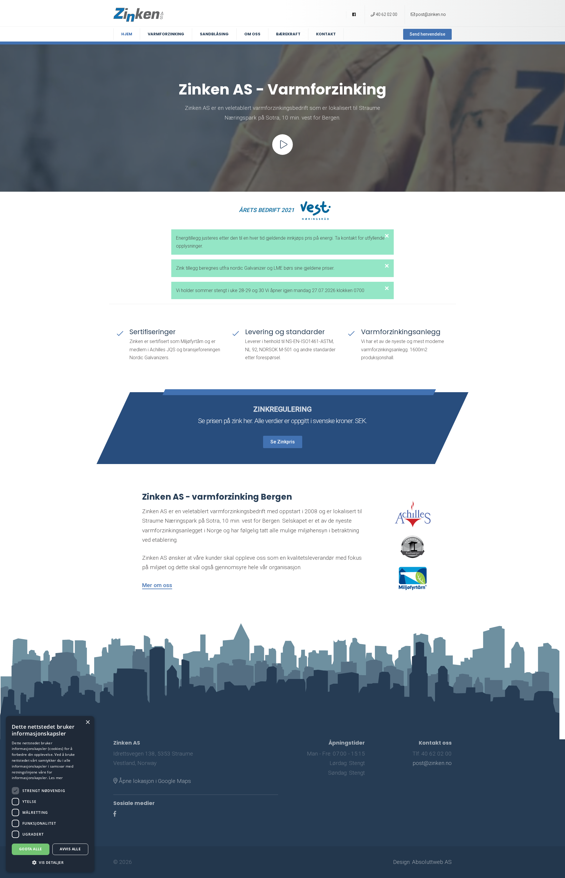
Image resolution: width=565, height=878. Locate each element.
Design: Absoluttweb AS (422, 862)
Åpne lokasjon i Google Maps (154, 781)
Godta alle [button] (30, 849)
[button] (50, 862)
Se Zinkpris (282, 441)
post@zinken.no (432, 763)
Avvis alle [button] (70, 849)
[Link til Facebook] (114, 814)
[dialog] (50, 794)
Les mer (56, 777)
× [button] (87, 722)
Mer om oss (157, 585)
